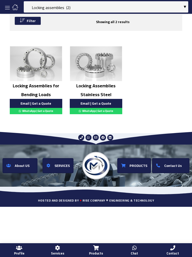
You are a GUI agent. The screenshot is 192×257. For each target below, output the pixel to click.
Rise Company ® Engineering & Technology (118, 200)
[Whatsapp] (89, 138)
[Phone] (81, 138)
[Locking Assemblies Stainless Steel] (96, 63)
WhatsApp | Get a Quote (37, 110)
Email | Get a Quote (35, 103)
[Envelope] (96, 138)
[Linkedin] (110, 138)
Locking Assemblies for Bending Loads (36, 90)
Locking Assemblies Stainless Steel (96, 90)
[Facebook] (103, 138)
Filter (31, 21)
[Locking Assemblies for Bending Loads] (36, 63)
